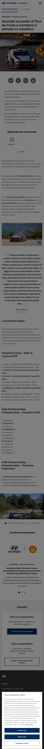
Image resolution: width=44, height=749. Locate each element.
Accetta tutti (22, 730)
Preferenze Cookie (22, 743)
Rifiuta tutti (22, 737)
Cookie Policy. (29, 724)
